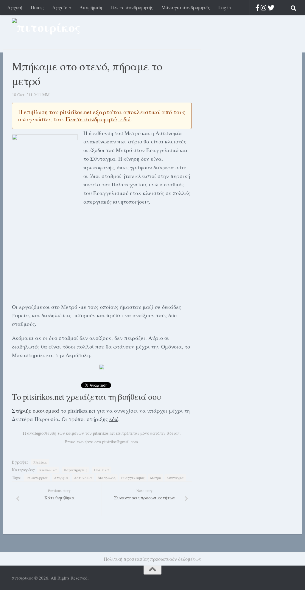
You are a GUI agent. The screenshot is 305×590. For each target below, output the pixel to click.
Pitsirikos (40, 462)
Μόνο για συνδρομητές (185, 7)
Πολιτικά (101, 469)
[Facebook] (257, 7)
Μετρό (155, 477)
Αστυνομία (83, 477)
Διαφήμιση (91, 7)
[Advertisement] (102, 253)
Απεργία (61, 477)
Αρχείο (59, 7)
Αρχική (14, 7)
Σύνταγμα (175, 477)
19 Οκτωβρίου (37, 477)
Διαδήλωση (107, 477)
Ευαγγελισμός (132, 477)
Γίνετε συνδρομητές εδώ (98, 119)
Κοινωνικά (48, 469)
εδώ (113, 418)
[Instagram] (263, 7)
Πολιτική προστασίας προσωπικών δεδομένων (152, 559)
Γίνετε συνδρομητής (132, 7)
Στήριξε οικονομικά (35, 410)
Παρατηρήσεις (75, 469)
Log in (224, 7)
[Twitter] (271, 7)
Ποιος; (37, 7)
